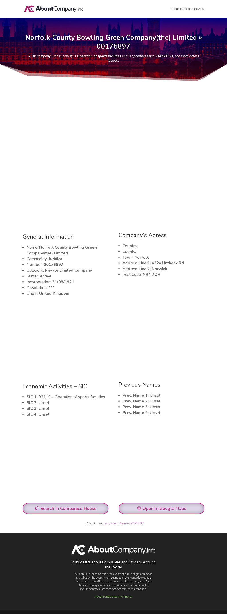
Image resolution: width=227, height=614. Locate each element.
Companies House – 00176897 (123, 523)
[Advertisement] (113, 115)
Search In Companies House (68, 508)
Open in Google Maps (164, 508)
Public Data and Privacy (187, 9)
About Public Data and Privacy (113, 596)
